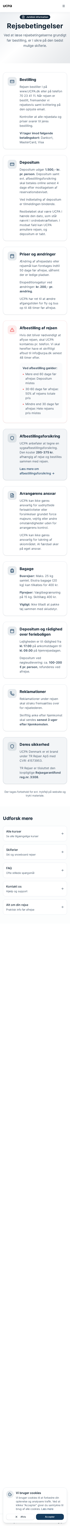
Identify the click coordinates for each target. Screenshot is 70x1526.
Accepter (50, 1516)
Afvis (23, 1516)
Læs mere (47, 1508)
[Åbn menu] (63, 6)
